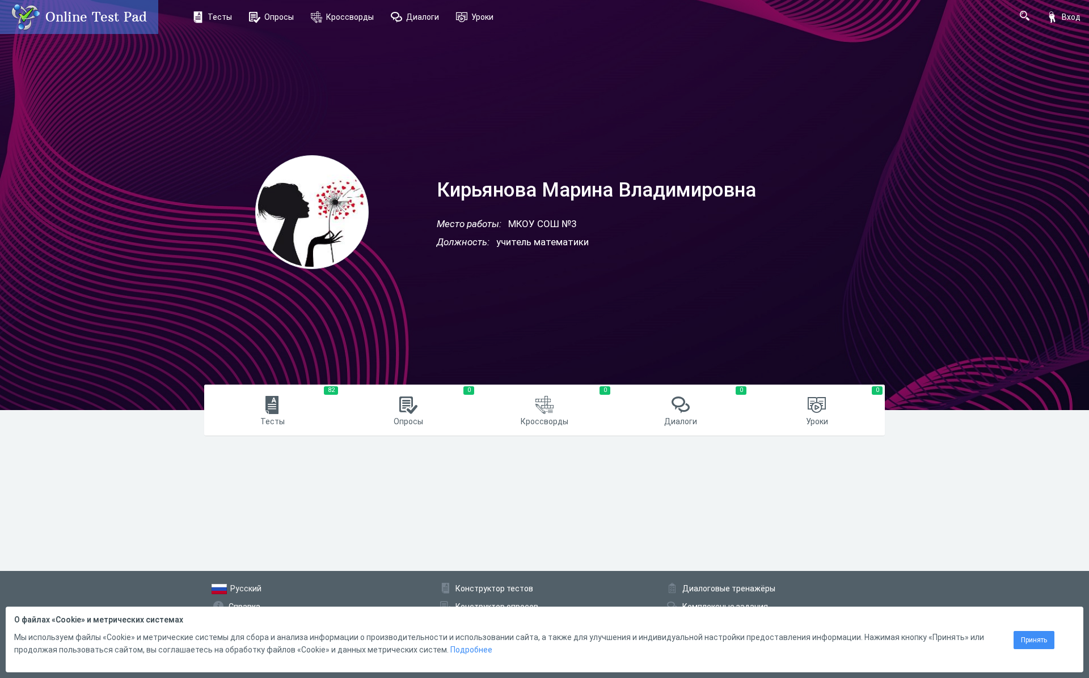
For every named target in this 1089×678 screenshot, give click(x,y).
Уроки (482, 17)
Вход (1071, 17)
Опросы (279, 17)
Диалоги (422, 17)
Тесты (220, 17)
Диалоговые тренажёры (728, 588)
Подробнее (471, 649)
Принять (1034, 640)
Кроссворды (350, 17)
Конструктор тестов (494, 588)
